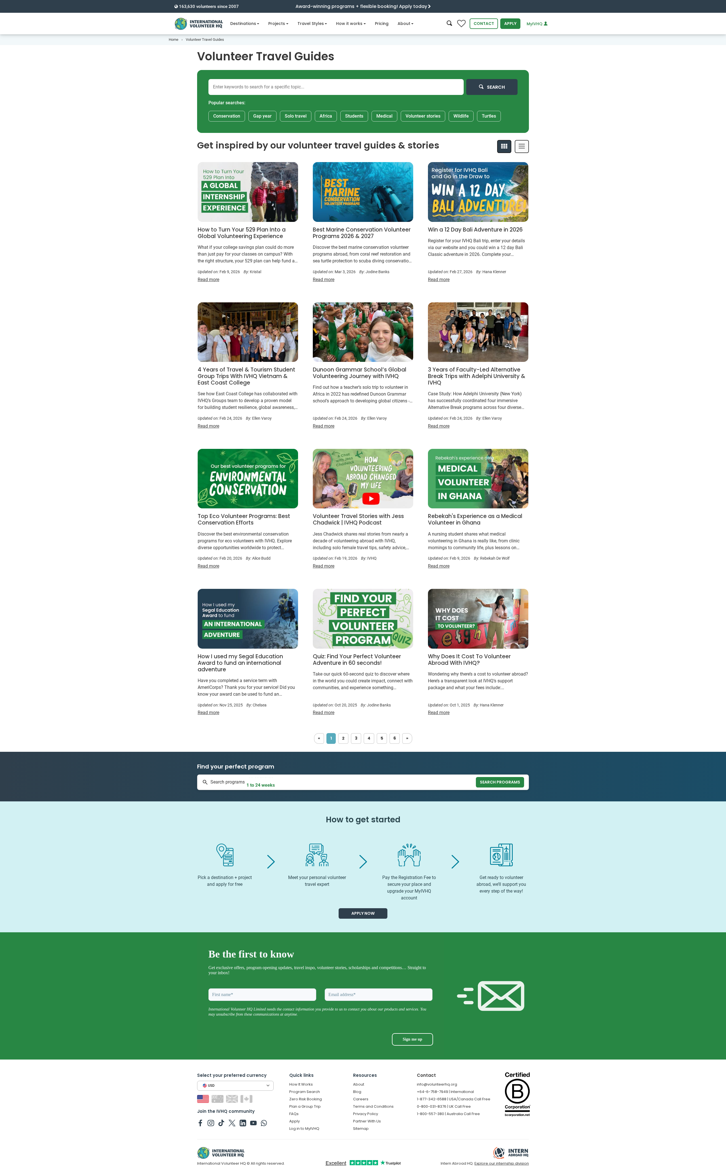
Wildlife (461, 116)
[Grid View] (504, 146)
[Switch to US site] (203, 1098)
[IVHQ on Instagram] (211, 1123)
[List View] (522, 146)
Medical (384, 116)
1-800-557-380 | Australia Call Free (448, 1113)
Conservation (226, 116)
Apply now (363, 913)
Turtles (489, 116)
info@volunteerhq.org (437, 1084)
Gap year (262, 116)
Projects (276, 23)
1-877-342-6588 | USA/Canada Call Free (453, 1099)
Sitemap (361, 1128)
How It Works (301, 1084)
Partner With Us (367, 1121)
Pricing (382, 23)
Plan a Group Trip (305, 1106)
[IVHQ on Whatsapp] (264, 1123)
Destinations (243, 23)
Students (354, 116)
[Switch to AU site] (218, 1098)
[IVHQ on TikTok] (221, 1123)
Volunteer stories (423, 116)
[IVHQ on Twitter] (232, 1123)
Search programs (500, 782)
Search (495, 87)
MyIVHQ (535, 24)
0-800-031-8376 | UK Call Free (444, 1106)
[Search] (449, 24)
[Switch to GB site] (232, 1098)
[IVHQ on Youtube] (253, 1123)
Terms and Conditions (373, 1106)
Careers (360, 1099)
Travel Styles (310, 23)
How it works (349, 23)
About (404, 23)
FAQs (294, 1113)
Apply (510, 23)
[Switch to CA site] (247, 1098)
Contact (484, 23)
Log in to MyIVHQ (304, 1128)
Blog (357, 1091)
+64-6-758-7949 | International (445, 1091)
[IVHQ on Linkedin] (243, 1123)
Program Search (304, 1091)
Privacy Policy (365, 1113)
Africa (326, 116)
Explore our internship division (501, 1163)
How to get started (363, 819)
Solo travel (296, 116)
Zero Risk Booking (305, 1099)
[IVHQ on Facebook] (200, 1123)
